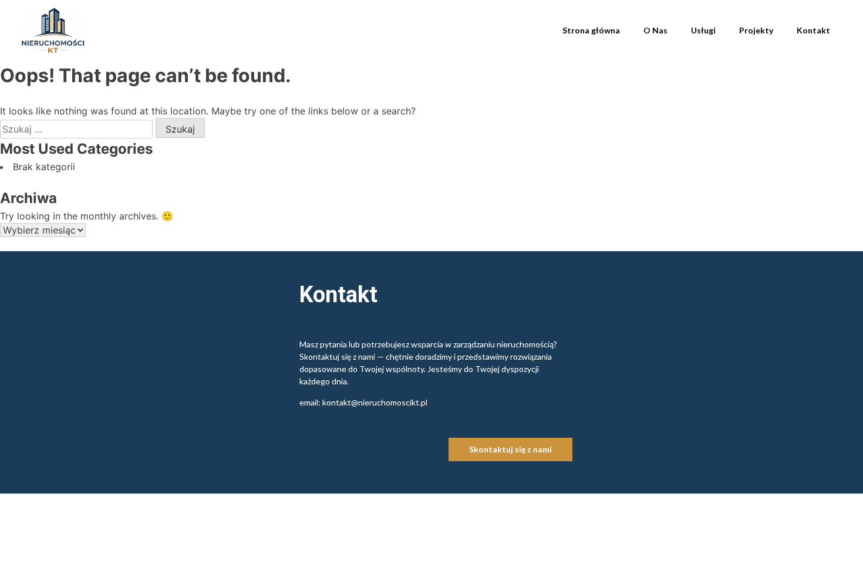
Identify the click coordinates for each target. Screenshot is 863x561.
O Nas (655, 30)
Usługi (703, 30)
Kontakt (813, 30)
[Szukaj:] (78, 129)
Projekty (756, 30)
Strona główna (591, 30)
